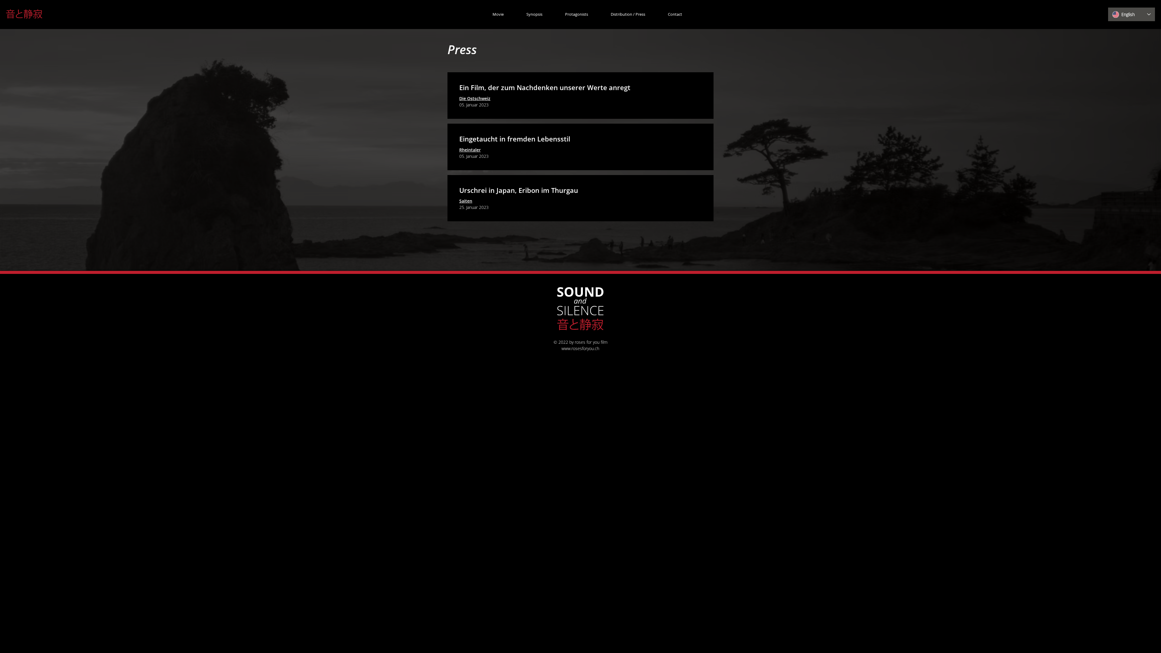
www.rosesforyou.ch (580, 348)
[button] (621, 14)
